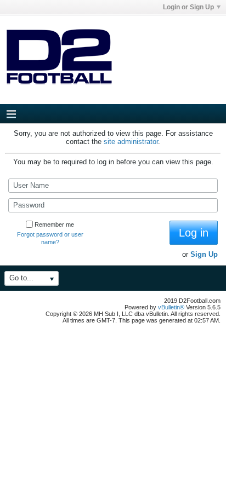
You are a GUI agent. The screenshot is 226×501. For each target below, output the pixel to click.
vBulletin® (171, 307)
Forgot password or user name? (50, 238)
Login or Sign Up (188, 7)
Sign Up (204, 254)
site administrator (131, 141)
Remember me (54, 224)
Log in (193, 233)
